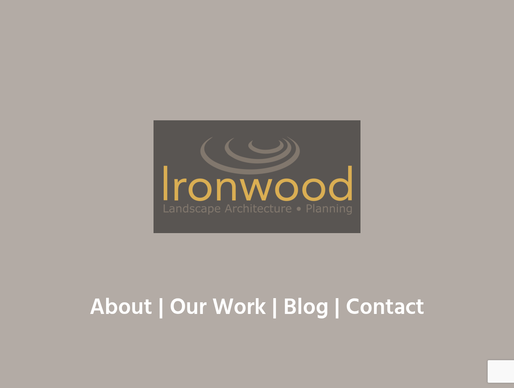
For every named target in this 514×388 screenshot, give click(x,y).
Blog (305, 308)
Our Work (218, 308)
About (121, 308)
